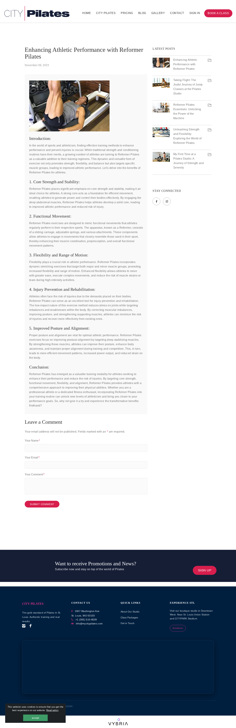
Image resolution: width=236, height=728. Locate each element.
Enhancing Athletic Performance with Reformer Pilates (84, 53)
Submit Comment (42, 504)
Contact (177, 13)
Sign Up (204, 570)
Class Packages (129, 617)
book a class (218, 13)
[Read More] (209, 62)
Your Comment (34, 474)
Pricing (127, 13)
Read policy (52, 710)
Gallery (158, 13)
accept (35, 717)
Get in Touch (127, 623)
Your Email (31, 457)
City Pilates (106, 13)
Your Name (32, 440)
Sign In (194, 13)
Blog (142, 13)
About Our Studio (130, 611)
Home (86, 13)
